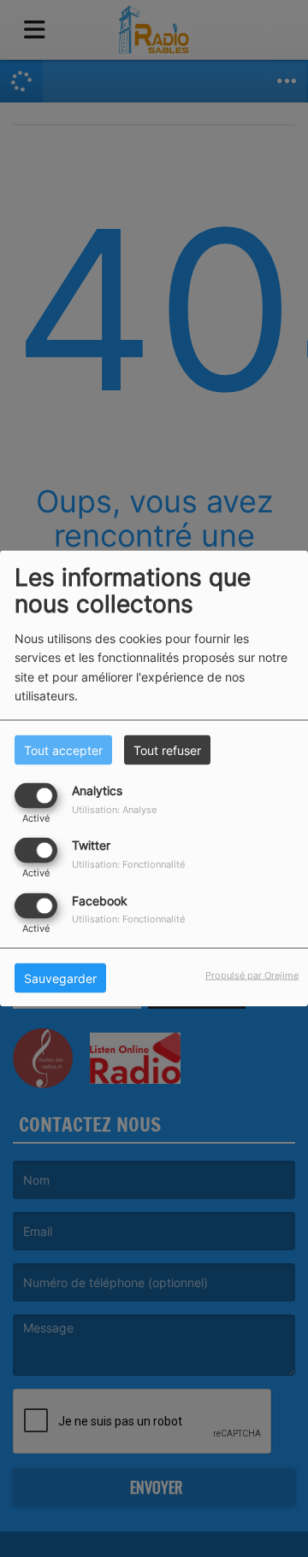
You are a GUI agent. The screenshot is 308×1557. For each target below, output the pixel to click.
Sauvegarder (60, 977)
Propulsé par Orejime (252, 974)
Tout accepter (63, 750)
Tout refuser (167, 750)
